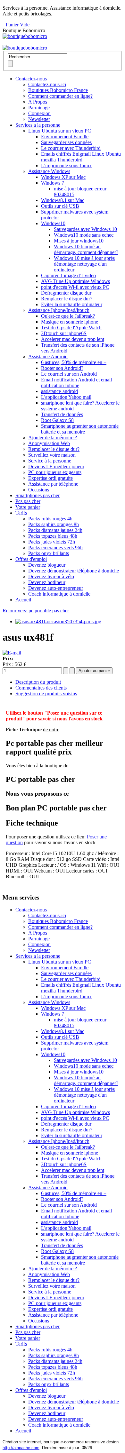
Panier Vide (17, 24)
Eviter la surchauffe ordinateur (71, 304)
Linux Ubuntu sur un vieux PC (59, 130)
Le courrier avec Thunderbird (71, 148)
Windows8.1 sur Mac (62, 200)
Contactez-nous (31, 78)
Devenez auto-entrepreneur (55, 588)
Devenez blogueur (46, 565)
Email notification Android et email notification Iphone (76, 382)
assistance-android (59, 391)
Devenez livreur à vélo (51, 576)
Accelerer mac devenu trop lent (72, 339)
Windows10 (53, 223)
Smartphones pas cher (37, 495)
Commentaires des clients (41, 687)
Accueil (23, 599)
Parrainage (39, 107)
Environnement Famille (64, 136)
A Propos (37, 102)
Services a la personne (37, 125)
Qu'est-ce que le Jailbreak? (68, 316)
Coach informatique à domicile (59, 594)
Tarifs (21, 513)
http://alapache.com (21, 1447)
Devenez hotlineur (46, 582)
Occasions (38, 489)
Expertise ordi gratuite (50, 478)
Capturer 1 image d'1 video (68, 275)
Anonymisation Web (49, 443)
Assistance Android (48, 356)
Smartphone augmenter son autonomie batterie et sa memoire (80, 428)
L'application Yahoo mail (66, 397)
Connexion (39, 113)
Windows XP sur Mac (63, 177)
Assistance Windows (49, 171)
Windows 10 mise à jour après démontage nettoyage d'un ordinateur (84, 263)
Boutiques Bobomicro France (58, 90)
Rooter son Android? (62, 368)
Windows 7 (52, 183)
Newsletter (39, 119)
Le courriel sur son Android (69, 374)
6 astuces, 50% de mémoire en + (73, 362)
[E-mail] (12, 652)
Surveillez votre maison (52, 455)
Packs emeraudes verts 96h (55, 547)
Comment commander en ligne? (60, 96)
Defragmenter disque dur (66, 293)
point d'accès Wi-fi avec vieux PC (75, 287)
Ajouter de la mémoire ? (52, 437)
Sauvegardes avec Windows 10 (85, 229)
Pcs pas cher (27, 501)
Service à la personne (49, 460)
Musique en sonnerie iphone (69, 321)
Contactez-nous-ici (47, 84)
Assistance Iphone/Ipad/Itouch (58, 310)
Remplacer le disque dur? (66, 298)
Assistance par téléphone (53, 484)
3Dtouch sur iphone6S (64, 333)
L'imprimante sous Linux (66, 165)
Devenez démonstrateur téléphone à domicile (73, 570)
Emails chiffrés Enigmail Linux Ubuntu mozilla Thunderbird (81, 156)
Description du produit (38, 682)
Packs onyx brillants (48, 553)
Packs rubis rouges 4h (50, 518)
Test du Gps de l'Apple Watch (71, 327)
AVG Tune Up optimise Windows (75, 281)
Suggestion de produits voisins (46, 693)
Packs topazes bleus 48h (52, 536)
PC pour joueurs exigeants (54, 472)
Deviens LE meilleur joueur (56, 466)
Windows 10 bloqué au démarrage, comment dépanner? (86, 249)
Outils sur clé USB (60, 206)
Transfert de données (62, 414)
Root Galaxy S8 (57, 420)
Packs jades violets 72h (51, 541)
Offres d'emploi (31, 559)
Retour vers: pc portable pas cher (36, 610)
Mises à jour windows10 (79, 240)
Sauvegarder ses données (66, 142)
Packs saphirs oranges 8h (53, 524)
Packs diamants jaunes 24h (55, 530)
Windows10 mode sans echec (83, 235)
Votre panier (27, 507)
